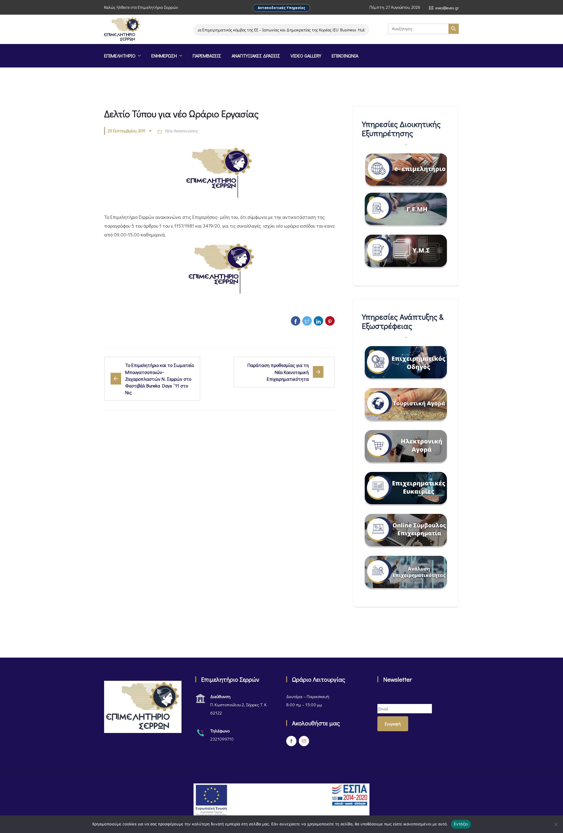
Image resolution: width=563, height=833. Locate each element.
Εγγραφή (393, 724)
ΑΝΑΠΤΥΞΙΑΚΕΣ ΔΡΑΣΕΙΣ (256, 56)
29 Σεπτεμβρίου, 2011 (126, 130)
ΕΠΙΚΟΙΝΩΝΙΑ (345, 56)
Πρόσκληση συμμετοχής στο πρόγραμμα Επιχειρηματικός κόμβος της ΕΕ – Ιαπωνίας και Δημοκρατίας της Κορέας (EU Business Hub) (235, 30)
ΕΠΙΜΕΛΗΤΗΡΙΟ (119, 56)
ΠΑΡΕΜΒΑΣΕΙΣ (207, 56)
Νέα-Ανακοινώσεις (181, 130)
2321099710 (222, 739)
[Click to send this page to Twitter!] (307, 321)
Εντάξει (461, 824)
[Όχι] (556, 824)
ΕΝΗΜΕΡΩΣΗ (164, 56)
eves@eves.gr (447, 8)
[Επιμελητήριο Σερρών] (122, 30)
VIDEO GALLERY (306, 56)
